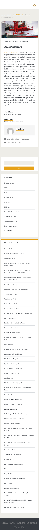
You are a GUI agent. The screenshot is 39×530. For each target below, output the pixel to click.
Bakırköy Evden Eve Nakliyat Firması (14, 323)
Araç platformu (10, 52)
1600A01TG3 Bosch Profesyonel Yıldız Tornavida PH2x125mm (19, 430)
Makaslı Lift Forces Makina (12, 332)
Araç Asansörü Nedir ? (10, 258)
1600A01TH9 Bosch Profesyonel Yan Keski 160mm (17, 444)
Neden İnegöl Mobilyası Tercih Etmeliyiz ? (16, 414)
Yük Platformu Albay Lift (11, 359)
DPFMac (7, 207)
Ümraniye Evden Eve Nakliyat (13, 373)
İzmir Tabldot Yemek (10, 226)
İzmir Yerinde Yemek (10, 395)
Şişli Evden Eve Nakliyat (11, 221)
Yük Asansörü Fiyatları (10, 216)
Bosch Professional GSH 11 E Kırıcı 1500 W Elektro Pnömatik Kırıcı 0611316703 (17, 272)
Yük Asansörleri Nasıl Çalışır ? (13, 383)
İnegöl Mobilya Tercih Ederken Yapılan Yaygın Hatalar (17, 389)
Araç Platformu (8, 378)
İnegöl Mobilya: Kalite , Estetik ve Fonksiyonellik (18, 313)
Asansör (10, 139)
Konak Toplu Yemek (10, 318)
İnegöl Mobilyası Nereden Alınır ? (14, 253)
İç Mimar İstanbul (9, 193)
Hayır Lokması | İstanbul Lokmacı (13, 464)
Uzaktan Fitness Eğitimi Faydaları (14, 304)
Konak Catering (9, 344)
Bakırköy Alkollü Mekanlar (11, 488)
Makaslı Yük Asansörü (10, 469)
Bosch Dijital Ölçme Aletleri (12, 212)
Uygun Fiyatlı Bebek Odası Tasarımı (14, 507)
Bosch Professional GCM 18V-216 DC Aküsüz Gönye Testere (17, 264)
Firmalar (18, 15)
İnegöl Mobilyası (9, 183)
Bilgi (17, 139)
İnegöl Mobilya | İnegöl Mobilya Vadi (14, 478)
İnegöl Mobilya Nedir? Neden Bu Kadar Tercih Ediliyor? (17, 339)
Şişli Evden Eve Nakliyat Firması (13, 364)
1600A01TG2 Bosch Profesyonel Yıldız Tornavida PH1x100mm (19, 437)
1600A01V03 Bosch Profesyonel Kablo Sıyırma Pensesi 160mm (18, 501)
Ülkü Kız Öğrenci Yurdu (12, 114)
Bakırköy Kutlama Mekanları (12, 423)
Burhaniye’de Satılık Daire (13, 122)
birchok (26, 41)
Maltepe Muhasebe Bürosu (12, 249)
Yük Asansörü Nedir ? (10, 299)
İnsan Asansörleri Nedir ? (11, 328)
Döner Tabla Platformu (11, 450)
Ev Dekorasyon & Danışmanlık (13, 368)
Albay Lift (7, 202)
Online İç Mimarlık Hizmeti (12, 309)
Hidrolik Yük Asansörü (11, 409)
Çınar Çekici (8, 483)
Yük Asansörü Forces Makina (12, 454)
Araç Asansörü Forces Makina (13, 354)
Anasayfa (6, 15)
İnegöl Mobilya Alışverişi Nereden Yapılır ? (16, 349)
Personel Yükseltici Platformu (13, 404)
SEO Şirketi (7, 188)
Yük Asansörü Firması (10, 294)
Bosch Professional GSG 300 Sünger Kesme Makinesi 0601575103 (17, 279)
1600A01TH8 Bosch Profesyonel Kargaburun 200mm (17, 494)
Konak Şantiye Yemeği (10, 285)
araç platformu (14, 143)
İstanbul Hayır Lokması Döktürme (14, 419)
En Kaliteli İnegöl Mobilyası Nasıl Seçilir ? (16, 289)
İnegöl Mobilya (8, 197)
